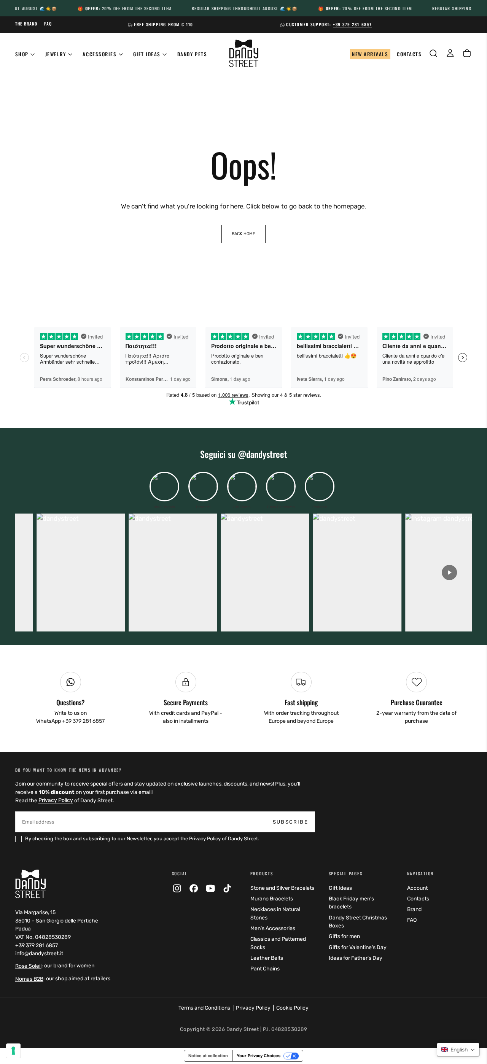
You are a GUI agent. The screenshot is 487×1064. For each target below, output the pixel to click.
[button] (433, 53)
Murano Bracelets (271, 898)
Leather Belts (266, 958)
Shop (22, 54)
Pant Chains (265, 968)
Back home (243, 233)
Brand (414, 909)
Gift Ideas (146, 54)
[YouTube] (210, 888)
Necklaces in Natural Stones (275, 913)
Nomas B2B (29, 979)
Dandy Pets (192, 54)
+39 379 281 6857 (352, 24)
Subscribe (290, 822)
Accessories (99, 54)
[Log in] (450, 53)
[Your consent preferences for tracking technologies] (13, 1050)
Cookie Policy (292, 1008)
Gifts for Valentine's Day (358, 947)
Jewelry (55, 54)
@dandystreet (262, 454)
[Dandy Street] (30, 883)
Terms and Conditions (204, 1008)
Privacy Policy (55, 800)
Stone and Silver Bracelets (282, 888)
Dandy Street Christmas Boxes (358, 921)
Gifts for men (344, 936)
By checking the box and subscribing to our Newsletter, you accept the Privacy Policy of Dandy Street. (142, 838)
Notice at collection (208, 1055)
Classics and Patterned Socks (278, 943)
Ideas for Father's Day (355, 958)
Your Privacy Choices (258, 1055)
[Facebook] (194, 888)
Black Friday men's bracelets (351, 902)
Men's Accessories (272, 928)
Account (417, 888)
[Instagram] (177, 888)
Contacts (418, 898)
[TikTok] (227, 888)
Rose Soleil (28, 966)
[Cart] (467, 53)
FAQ (412, 920)
